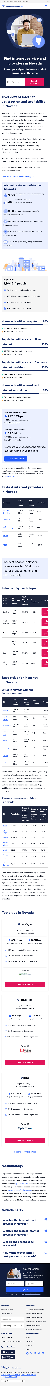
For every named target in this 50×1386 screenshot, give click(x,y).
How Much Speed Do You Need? (11, 1341)
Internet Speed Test (7, 1337)
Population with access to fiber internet (25, 341)
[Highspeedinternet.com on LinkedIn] (43, 1354)
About (28, 1337)
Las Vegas (6, 748)
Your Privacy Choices (11, 1376)
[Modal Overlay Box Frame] (25, 1280)
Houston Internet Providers (34, 1317)
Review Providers (6, 1313)
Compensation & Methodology (10, 1374)
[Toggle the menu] (46, 6)
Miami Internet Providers (33, 1325)
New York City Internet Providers (36, 1321)
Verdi (5, 850)
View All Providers (19, 985)
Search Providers (34, 82)
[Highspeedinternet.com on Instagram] (35, 1354)
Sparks (5, 711)
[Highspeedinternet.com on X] (31, 1354)
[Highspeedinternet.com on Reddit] (39, 1354)
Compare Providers (7, 1310)
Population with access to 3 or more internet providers (25, 364)
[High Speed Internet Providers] (12, 6)
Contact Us (29, 1345)
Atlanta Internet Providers (34, 1329)
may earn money (9, 1)
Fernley (5, 755)
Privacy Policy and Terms (28, 1374)
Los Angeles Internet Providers (35, 1310)
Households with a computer (25, 321)
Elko (4, 763)
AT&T (5, 545)
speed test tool (21, 1183)
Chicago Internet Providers (34, 1313)
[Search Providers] (21, 1319)
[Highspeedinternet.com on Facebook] (27, 1354)
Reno (5, 740)
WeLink (5, 535)
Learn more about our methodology (17, 176)
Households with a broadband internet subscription (25, 387)
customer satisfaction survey (20, 1190)
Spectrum (6, 520)
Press (27, 1349)
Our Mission (29, 1341)
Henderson (7, 726)
